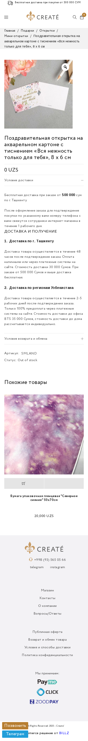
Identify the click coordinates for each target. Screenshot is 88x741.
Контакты (47, 598)
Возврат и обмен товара (47, 639)
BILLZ (64, 733)
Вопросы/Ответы (48, 613)
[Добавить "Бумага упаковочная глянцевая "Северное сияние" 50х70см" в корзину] (24, 483)
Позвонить (15, 726)
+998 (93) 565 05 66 (50, 560)
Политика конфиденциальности (47, 655)
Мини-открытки (16, 36)
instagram (57, 567)
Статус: (10, 360)
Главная (9, 30)
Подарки (27, 30)
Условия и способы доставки (47, 647)
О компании (47, 606)
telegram (37, 567)
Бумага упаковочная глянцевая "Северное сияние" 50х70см (44, 498)
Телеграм (15, 734)
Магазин (47, 590)
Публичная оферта (47, 632)
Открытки (47, 30)
